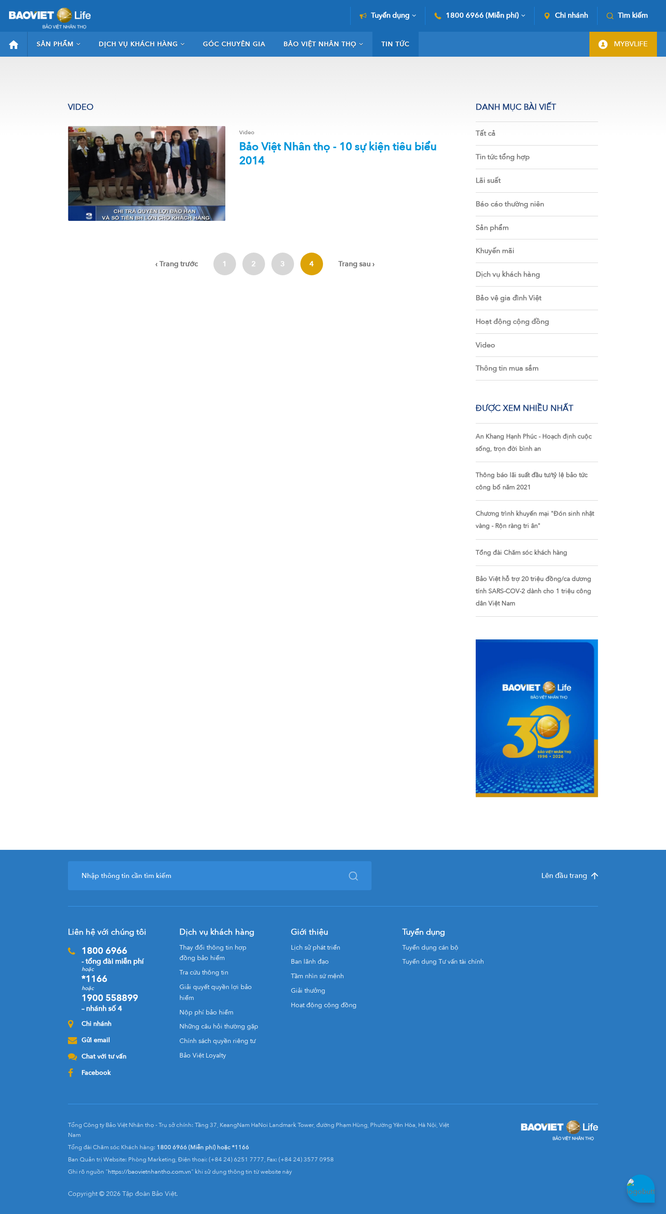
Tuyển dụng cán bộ (430, 947)
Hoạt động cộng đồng (512, 322)
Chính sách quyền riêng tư (217, 1041)
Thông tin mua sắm (507, 368)
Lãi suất (488, 180)
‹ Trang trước (176, 264)
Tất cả (486, 133)
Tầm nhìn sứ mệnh (317, 976)
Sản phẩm (55, 44)
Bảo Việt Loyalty (202, 1055)
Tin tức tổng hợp (503, 157)
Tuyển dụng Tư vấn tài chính (443, 961)
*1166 (94, 979)
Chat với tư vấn (104, 1056)
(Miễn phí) (482, 15)
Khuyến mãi (495, 251)
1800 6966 (113, 955)
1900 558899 (110, 1003)
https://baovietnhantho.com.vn (149, 1172)
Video (485, 345)
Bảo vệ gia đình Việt (508, 298)
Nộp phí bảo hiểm (206, 1012)
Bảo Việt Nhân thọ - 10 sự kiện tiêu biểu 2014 (338, 153)
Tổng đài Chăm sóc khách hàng (521, 552)
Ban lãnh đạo (310, 961)
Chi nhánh (571, 15)
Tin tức (395, 44)
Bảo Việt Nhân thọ (320, 44)
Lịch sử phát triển (315, 947)
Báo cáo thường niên (510, 204)
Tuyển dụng (390, 15)
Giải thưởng (308, 990)
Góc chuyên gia (234, 44)
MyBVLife (630, 44)
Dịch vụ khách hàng (138, 44)
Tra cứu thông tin (203, 972)
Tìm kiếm (633, 15)
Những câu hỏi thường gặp (218, 1026)
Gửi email (96, 1040)
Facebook (96, 1072)
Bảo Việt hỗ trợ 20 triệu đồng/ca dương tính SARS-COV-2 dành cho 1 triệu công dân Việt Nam (533, 591)
